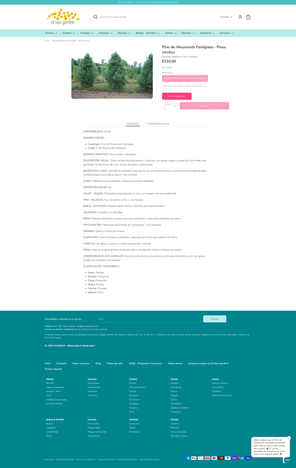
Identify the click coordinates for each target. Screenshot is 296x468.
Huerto (169, 33)
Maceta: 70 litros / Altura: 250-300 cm (185, 86)
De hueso (133, 395)
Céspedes (51, 427)
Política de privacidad (65, 459)
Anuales (175, 383)
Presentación (167, 73)
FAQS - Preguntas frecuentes (145, 363)
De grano (133, 407)
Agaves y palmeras (55, 387)
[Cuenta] (240, 15)
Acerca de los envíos (158, 123)
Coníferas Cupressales (56, 399)
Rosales (123, 33)
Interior (174, 391)
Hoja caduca (93, 383)
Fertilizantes (93, 423)
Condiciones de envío (106, 459)
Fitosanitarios (94, 435)
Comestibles (52, 431)
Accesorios (134, 423)
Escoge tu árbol (53, 391)
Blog (98, 363)
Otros (131, 411)
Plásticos (175, 427)
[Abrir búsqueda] (95, 17)
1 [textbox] (165, 107)
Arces (49, 395)
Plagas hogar (94, 427)
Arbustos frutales (137, 387)
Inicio (47, 363)
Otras (48, 435)
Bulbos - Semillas (146, 33)
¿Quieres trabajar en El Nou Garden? (208, 363)
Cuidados (216, 391)
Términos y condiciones (85, 459)
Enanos (132, 391)
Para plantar (218, 387)
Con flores (92, 395)
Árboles (67, 33)
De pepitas (134, 403)
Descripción (133, 123)
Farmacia (225, 33)
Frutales (85, 33)
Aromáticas (176, 387)
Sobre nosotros (81, 363)
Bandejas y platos (179, 435)
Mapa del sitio (115, 363)
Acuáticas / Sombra (180, 407)
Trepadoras (176, 411)
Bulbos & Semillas (55, 419)
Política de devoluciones (128, 459)
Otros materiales (178, 431)
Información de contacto (150, 459)
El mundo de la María (222, 395)
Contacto (61, 363)
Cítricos (132, 383)
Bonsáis (50, 383)
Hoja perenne (94, 387)
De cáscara (134, 399)
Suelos (132, 427)
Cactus (174, 399)
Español (224, 17)
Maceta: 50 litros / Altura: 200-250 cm (185, 78)
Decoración (134, 431)
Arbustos (104, 33)
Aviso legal (49, 459)
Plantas (49, 33)
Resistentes (176, 403)
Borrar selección (176, 96)
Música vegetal (53, 369)
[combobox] (169, 105)
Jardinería (206, 33)
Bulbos (49, 423)
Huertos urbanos (220, 383)
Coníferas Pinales (54, 403)
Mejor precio (175, 363)
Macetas (187, 33)
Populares (92, 391)
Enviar (214, 319)
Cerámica (175, 423)
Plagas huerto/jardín (97, 431)
